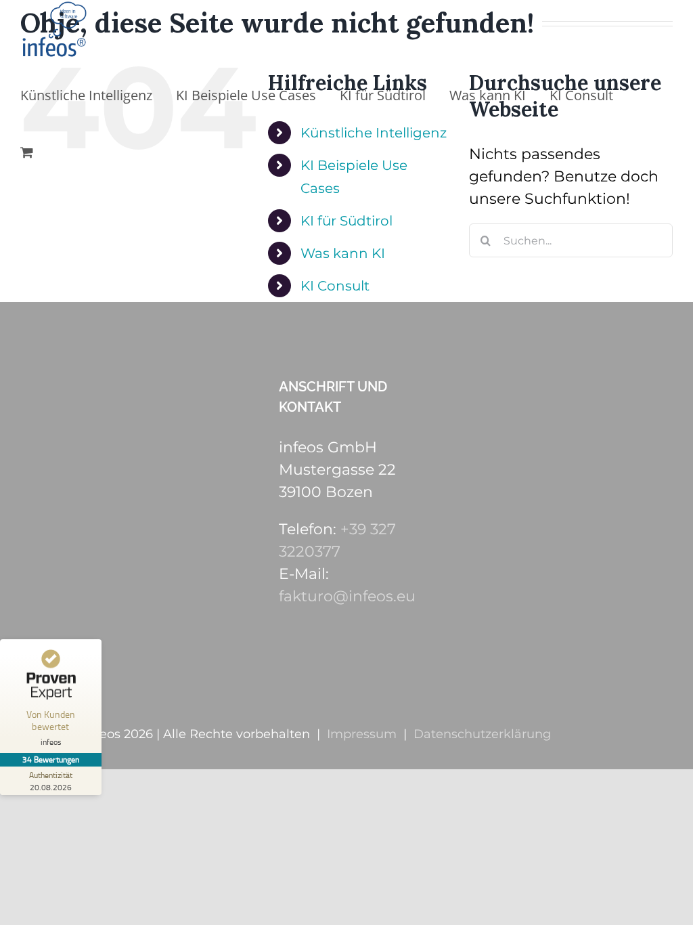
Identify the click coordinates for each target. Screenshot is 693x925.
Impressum (362, 734)
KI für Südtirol (346, 221)
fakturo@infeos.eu (347, 596)
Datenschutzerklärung (482, 734)
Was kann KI (342, 253)
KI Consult (335, 286)
